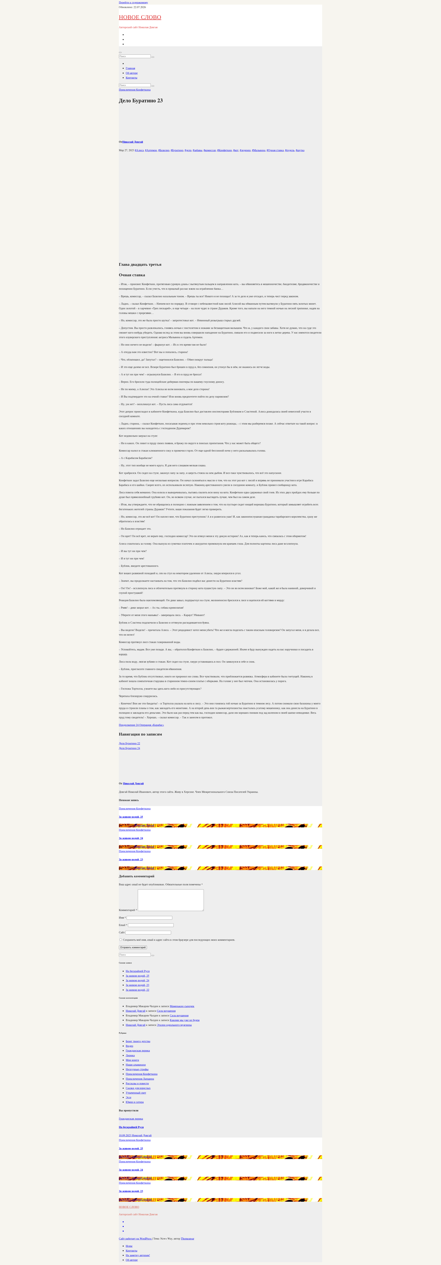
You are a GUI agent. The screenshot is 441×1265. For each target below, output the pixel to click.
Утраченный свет (136, 1092)
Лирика (130, 1055)
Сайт (122, 932)
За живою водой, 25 (131, 817)
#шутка (300, 150)
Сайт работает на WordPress (135, 1238)
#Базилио (163, 150)
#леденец (245, 150)
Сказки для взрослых (138, 1088)
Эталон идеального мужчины (174, 1025)
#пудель (289, 150)
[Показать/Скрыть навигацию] (120, 52)
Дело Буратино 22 (129, 743)
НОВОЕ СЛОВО (140, 17)
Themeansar (187, 1238)
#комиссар (210, 150)
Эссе (128, 1097)
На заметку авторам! (138, 1255)
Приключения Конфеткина (135, 89)
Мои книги (132, 1060)
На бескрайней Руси (138, 971)
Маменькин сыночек (182, 1006)
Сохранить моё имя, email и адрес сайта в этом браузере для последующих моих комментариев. (179, 939)
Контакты (131, 77)
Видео (129, 1046)
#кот (235, 150)
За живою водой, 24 (131, 838)
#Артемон (151, 150)
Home (129, 1246)
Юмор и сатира (135, 1102)
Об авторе (132, 73)
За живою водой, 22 (137, 989)
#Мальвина (258, 150)
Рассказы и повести (137, 1083)
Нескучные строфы (137, 1069)
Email (123, 925)
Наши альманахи (136, 1064)
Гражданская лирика (138, 1050)
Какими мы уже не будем (184, 1020)
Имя (122, 917)
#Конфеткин (224, 150)
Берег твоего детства (138, 1041)
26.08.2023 (125, 1156)
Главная (130, 68)
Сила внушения (166, 1010)
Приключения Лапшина (140, 1078)
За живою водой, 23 (131, 859)
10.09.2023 (125, 1135)
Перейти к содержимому (133, 2)
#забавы (197, 150)
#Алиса (139, 150)
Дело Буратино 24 (129, 748)
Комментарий (128, 910)
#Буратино (177, 150)
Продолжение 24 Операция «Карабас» (141, 725)
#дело (188, 150)
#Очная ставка (275, 150)
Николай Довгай (132, 142)
